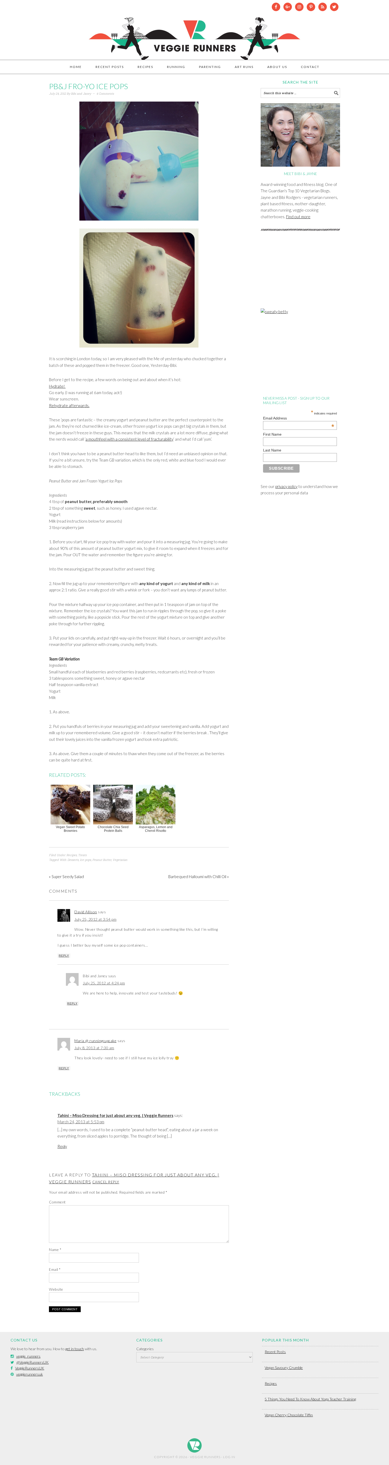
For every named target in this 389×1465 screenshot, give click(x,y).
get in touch (74, 1349)
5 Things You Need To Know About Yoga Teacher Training (310, 1399)
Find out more (298, 216)
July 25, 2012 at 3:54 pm (95, 919)
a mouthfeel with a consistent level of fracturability (129, 439)
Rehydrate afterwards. (69, 405)
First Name (272, 434)
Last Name (272, 450)
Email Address (298, 418)
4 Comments (105, 93)
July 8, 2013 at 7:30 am (94, 1048)
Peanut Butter (101, 860)
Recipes (71, 855)
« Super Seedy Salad (66, 876)
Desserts (73, 860)
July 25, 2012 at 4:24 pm (104, 983)
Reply (64, 955)
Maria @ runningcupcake (95, 1040)
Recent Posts (275, 1351)
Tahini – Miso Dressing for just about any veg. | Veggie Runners (115, 1115)
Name (55, 1249)
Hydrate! (57, 386)
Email (55, 1269)
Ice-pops (85, 860)
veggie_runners (28, 1356)
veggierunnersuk (29, 1374)
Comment (57, 1202)
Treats (82, 855)
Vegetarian (119, 860)
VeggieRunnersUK (29, 1368)
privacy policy (286, 486)
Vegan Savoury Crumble (284, 1367)
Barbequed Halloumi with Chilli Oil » (198, 876)
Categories (145, 1349)
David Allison (85, 912)
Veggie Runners (194, 35)
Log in (229, 1457)
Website (56, 1289)
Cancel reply (105, 1182)
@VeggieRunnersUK (32, 1362)
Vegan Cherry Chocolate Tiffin (289, 1415)
